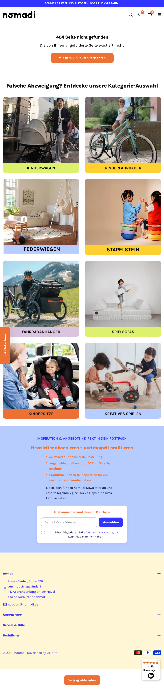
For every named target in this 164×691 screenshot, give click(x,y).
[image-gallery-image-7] (41, 381)
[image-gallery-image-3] (41, 217)
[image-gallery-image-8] (123, 381)
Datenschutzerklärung (100, 532)
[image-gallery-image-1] (41, 135)
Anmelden (111, 522)
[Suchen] (131, 15)
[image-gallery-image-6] (123, 299)
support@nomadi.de (23, 604)
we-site (52, 653)
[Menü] (157, 661)
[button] (5, 345)
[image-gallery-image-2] (123, 135)
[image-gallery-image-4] (123, 217)
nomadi (20, 653)
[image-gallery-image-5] (41, 299)
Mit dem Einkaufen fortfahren (82, 58)
